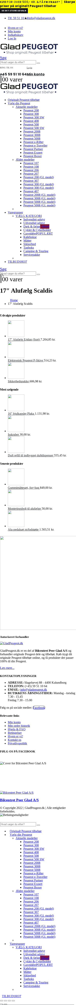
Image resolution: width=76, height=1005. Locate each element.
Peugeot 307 (31, 180)
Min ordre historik (19, 725)
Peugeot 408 (31, 121)
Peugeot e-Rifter (33, 142)
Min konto (14, 31)
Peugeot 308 (31, 114)
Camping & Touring (35, 251)
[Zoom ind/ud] (1, 1000)
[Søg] (38, 63)
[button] (3, 57)
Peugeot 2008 (31, 131)
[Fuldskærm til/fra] (5, 1000)
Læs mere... (7, 668)
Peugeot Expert (32, 152)
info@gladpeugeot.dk (41, 18)
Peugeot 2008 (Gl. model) (39, 194)
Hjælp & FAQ (17, 729)
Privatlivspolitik (17, 743)
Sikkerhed (29, 244)
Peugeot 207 (31, 173)
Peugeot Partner (33, 149)
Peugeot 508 (31, 124)
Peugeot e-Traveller (35, 145)
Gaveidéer (38, 233)
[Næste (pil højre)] (5, 1004)
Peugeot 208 (31, 110)
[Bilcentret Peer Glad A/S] (17, 792)
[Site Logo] (29, 53)
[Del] (9, 1000)
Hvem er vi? (15, 28)
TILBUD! (17, 261)
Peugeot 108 (31, 166)
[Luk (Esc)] (13, 1000)
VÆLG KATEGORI (29, 216)
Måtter (27, 240)
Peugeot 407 (31, 191)
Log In (12, 38)
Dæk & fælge (36, 226)
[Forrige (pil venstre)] (1, 1004)
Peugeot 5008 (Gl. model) (39, 202)
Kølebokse (30, 237)
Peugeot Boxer (32, 156)
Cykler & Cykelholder (37, 230)
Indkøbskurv (15, 35)
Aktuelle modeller (27, 106)
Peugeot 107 (31, 163)
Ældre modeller (25, 159)
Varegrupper (15, 212)
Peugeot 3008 (31, 135)
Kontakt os (14, 739)
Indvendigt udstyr (34, 219)
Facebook (39, 707)
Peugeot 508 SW (33, 128)
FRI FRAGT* (52, 2)
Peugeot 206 (31, 170)
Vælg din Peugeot (19, 103)
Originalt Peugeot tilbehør (24, 99)
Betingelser (15, 732)
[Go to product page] (42, 329)
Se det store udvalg (14, 10)
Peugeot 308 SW (33, 117)
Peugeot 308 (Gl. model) (38, 184)
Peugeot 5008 (31, 138)
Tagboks (28, 247)
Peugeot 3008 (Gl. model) (39, 198)
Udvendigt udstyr (34, 223)
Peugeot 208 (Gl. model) (38, 177)
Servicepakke (31, 254)
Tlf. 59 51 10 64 (18, 18)
